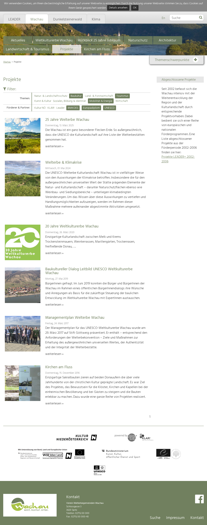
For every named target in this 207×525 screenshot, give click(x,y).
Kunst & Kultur (42, 101)
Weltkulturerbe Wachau (54, 40)
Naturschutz (138, 40)
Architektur (167, 40)
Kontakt (197, 518)
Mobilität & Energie (100, 101)
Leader (60, 108)
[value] (200, 17)
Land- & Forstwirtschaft (99, 96)
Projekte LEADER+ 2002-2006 (178, 159)
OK (135, 8)
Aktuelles (18, 40)
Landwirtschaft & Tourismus (27, 49)
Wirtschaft (121, 101)
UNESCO (110, 108)
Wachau (7, 62)
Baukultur (76, 96)
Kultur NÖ (40, 108)
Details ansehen (118, 8)
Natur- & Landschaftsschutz (50, 96)
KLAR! (51, 108)
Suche (155, 518)
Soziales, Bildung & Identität (69, 101)
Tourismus (122, 96)
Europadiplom (91, 108)
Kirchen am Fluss (97, 49)
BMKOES (73, 108)
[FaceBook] (199, 499)
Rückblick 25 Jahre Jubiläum (99, 40)
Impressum (175, 518)
